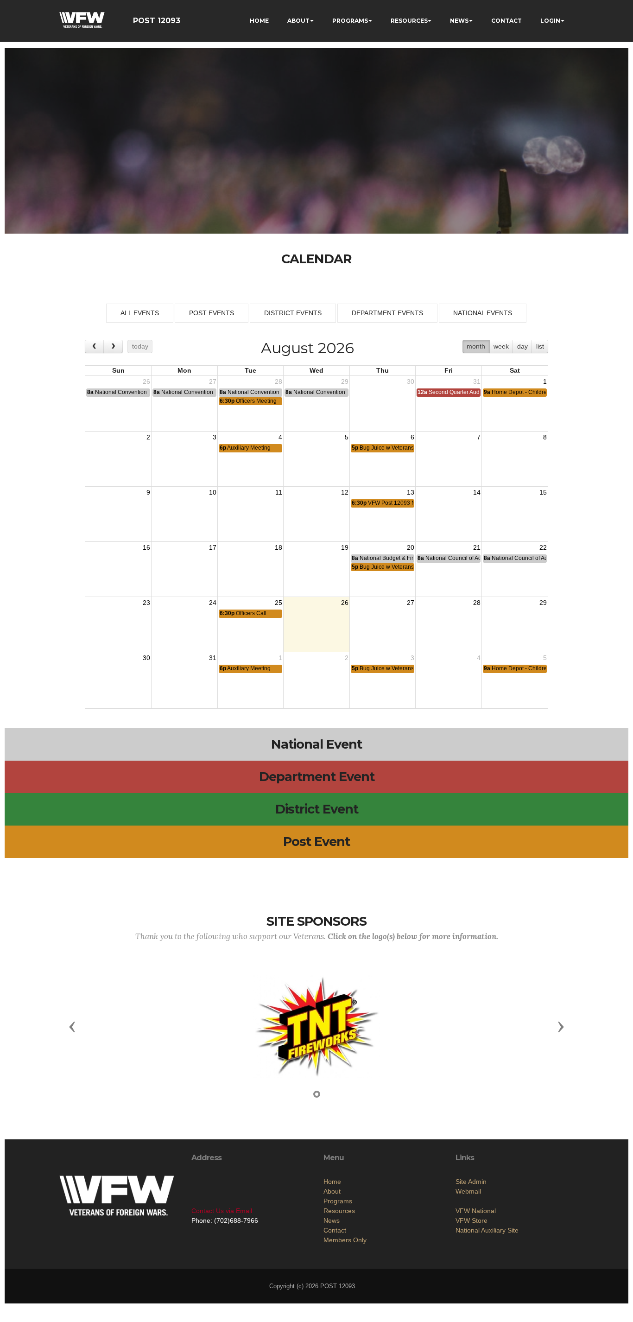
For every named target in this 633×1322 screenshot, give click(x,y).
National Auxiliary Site (487, 1230)
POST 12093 (156, 20)
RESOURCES (409, 20)
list (540, 346)
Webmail (468, 1191)
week (501, 346)
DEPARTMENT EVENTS (387, 313)
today (140, 346)
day (522, 346)
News (331, 1220)
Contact (334, 1230)
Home (332, 1181)
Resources (339, 1210)
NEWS (459, 20)
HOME (259, 20)
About (332, 1191)
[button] (72, 1026)
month (476, 346)
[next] (112, 346)
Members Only (345, 1240)
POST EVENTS (211, 313)
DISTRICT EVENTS (293, 313)
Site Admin (471, 1181)
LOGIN (550, 20)
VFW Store (471, 1220)
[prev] (94, 346)
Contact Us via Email (221, 1210)
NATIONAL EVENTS (482, 313)
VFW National (476, 1210)
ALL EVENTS (139, 313)
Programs (337, 1201)
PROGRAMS (350, 20)
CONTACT (506, 20)
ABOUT (298, 20)
